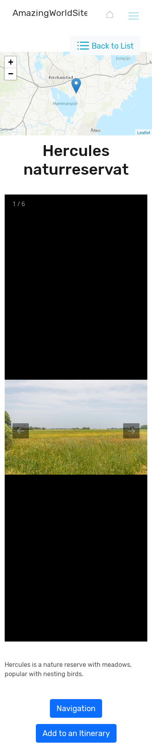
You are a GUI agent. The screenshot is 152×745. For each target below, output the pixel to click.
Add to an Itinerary (76, 733)
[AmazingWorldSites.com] (109, 16)
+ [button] (10, 62)
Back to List (113, 46)
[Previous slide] (20, 430)
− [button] (10, 74)
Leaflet (143, 132)
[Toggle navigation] (133, 15)
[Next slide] (131, 430)
